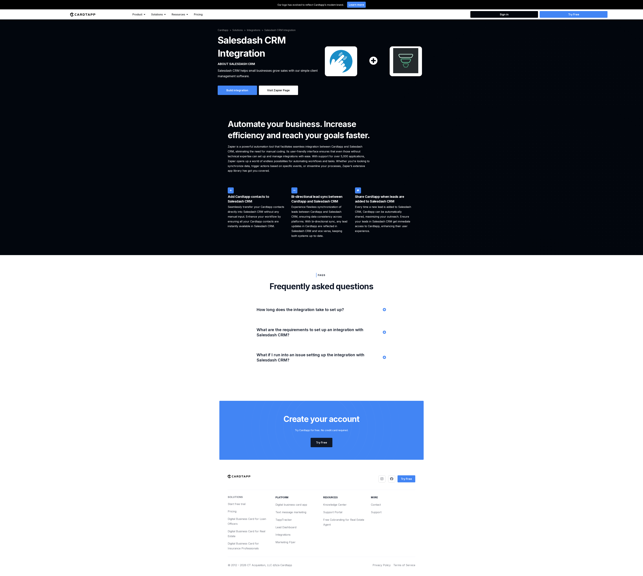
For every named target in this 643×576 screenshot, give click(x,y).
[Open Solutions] (165, 14)
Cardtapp (223, 30)
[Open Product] (144, 14)
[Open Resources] (187, 14)
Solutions (237, 30)
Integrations (253, 30)
